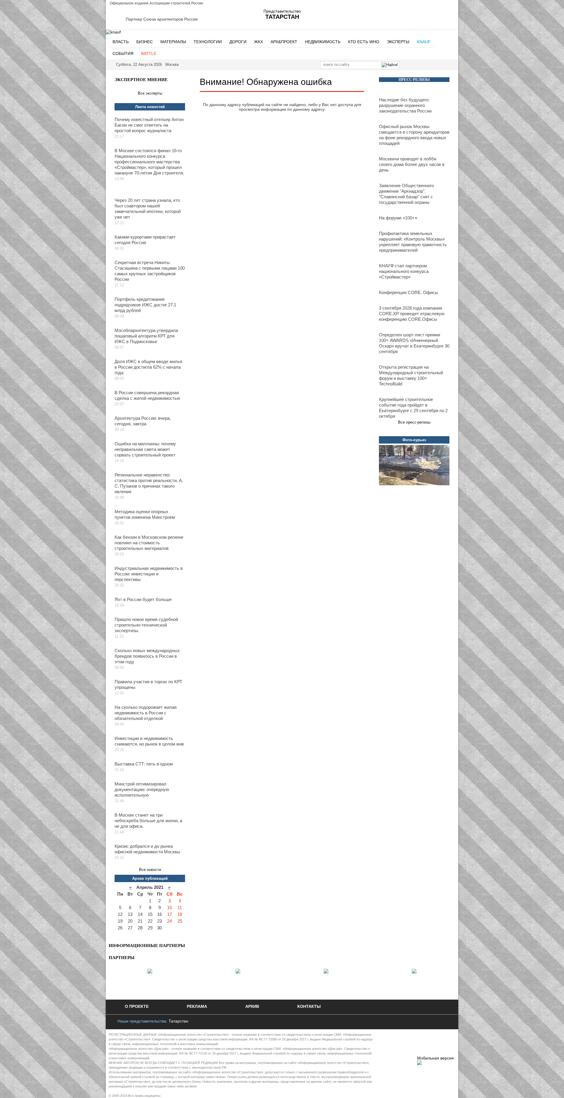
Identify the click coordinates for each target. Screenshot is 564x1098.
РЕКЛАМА (197, 1006)
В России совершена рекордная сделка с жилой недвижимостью (147, 395)
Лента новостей (150, 107)
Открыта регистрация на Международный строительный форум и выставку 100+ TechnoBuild (411, 375)
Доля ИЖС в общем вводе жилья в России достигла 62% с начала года (148, 367)
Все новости (150, 869)
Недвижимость (322, 41)
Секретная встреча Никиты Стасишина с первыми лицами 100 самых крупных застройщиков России (150, 271)
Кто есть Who (363, 41)
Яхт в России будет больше (143, 599)
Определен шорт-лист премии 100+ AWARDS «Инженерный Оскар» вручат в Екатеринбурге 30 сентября (414, 343)
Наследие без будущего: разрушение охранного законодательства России (405, 105)
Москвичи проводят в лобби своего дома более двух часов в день (411, 164)
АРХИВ (252, 1006)
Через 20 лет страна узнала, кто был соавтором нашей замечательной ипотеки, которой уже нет (148, 208)
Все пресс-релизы (414, 422)
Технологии (208, 41)
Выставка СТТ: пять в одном (144, 763)
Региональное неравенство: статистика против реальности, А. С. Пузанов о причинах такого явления (149, 483)
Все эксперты (150, 93)
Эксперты (398, 41)
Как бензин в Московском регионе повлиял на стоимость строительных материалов (149, 543)
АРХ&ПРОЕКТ (284, 41)
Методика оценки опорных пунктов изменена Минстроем (145, 514)
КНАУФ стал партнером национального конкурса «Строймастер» (404, 271)
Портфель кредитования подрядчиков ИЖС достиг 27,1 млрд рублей (145, 305)
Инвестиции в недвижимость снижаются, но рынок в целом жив (149, 741)
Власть (121, 41)
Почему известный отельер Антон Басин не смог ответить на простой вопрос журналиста (149, 125)
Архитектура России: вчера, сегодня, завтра (143, 421)
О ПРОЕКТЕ (137, 1006)
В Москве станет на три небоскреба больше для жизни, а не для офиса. (148, 820)
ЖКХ (258, 41)
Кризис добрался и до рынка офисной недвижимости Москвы (147, 849)
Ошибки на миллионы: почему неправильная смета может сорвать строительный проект (145, 449)
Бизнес (144, 41)
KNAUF (424, 41)
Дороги (237, 41)
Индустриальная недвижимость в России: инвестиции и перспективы (149, 574)
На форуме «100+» (398, 217)
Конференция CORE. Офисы (408, 292)
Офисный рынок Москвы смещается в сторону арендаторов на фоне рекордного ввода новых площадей (414, 135)
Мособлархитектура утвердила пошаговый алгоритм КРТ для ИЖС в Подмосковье (146, 336)
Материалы (173, 41)
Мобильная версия (435, 1058)
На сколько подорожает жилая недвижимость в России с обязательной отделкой (146, 713)
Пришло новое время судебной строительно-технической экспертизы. (146, 625)
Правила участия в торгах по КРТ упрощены (148, 684)
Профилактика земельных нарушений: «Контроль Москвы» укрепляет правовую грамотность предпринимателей (413, 242)
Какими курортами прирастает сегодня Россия (145, 239)
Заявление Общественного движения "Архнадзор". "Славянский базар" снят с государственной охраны (406, 194)
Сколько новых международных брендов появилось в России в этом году (147, 656)
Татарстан (178, 1021)
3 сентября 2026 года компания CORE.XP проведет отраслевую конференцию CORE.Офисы (411, 313)
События (123, 53)
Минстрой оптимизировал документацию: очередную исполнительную (142, 789)
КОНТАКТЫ (309, 1006)
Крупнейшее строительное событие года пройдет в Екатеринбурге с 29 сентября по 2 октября (413, 408)
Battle (148, 53)
